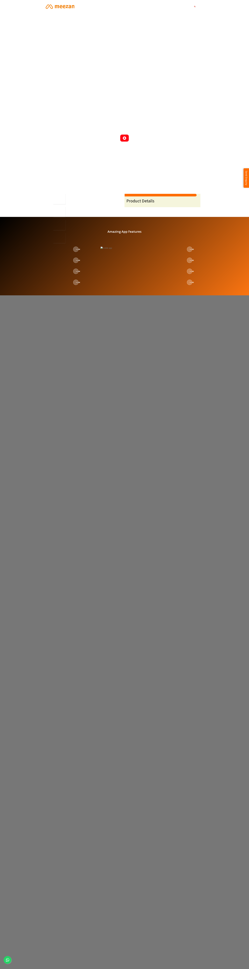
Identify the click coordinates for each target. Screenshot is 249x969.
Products (141, 6)
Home (129, 6)
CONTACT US (171, 6)
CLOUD (184, 6)
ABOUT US (156, 6)
